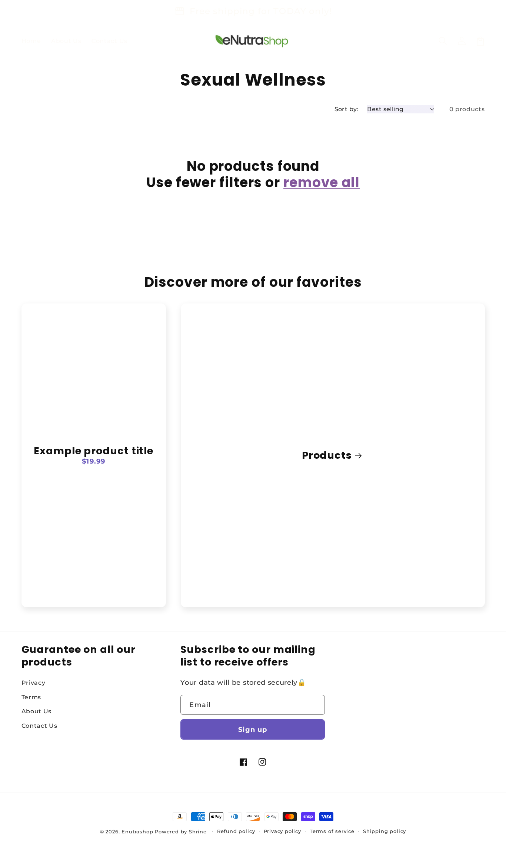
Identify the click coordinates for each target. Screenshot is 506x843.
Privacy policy (282, 831)
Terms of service (332, 831)
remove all (321, 183)
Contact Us (39, 725)
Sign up (252, 729)
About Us (36, 711)
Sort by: (346, 109)
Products (327, 455)
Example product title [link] (93, 451)
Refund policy (236, 831)
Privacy (33, 682)
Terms (31, 697)
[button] (443, 40)
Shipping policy (384, 831)
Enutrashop (137, 831)
